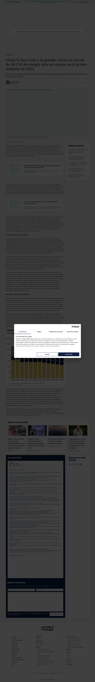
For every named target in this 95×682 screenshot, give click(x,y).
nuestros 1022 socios (28, 339)
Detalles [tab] (39, 331)
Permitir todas (68, 354)
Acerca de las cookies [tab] (72, 331)
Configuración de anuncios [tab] (56, 331)
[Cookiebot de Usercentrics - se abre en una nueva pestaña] (72, 327)
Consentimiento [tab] (22, 331)
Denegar (47, 354)
